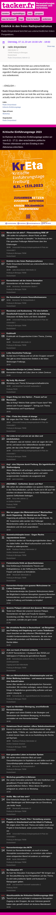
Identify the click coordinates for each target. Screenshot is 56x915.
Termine (5, 13)
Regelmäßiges (18, 13)
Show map (51, 46)
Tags (21, 19)
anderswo (47, 19)
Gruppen (39, 13)
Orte (30, 13)
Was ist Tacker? (9, 19)
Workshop (6, 114)
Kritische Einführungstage (12, 107)
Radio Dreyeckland (9, 105)
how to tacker (33, 19)
